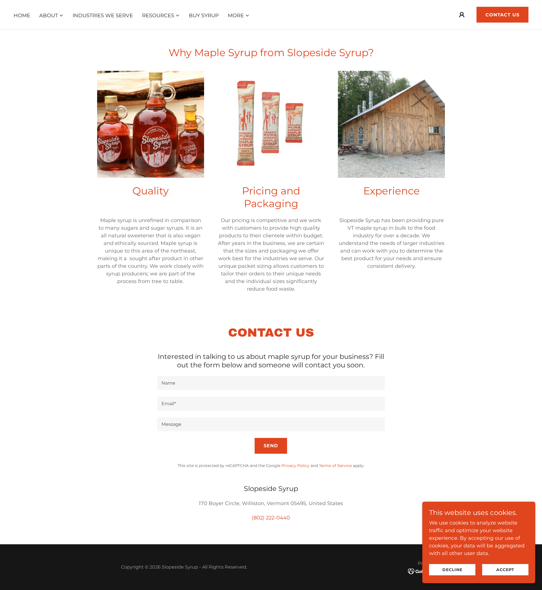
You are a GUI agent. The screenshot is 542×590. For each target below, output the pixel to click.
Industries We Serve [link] (103, 15)
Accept (505, 569)
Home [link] (22, 15)
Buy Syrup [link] (204, 15)
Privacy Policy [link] (295, 465)
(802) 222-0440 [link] (271, 518)
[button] (51, 15)
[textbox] (270, 383)
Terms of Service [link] (335, 465)
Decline (452, 569)
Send (271, 445)
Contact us (502, 14)
